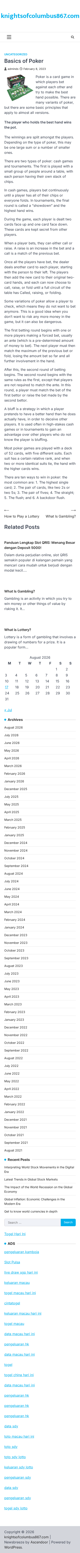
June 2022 (12, 1073)
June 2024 (12, 889)
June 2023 (12, 981)
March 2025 (13, 819)
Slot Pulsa (12, 1262)
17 (6, 687)
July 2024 (11, 881)
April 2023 (11, 996)
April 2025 (11, 812)
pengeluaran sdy (17, 1498)
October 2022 (14, 1042)
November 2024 (16, 850)
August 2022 (13, 1058)
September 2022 (16, 1050)
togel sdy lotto (16, 1508)
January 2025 (14, 835)
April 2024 (11, 904)
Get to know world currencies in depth (30, 1211)
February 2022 (14, 1104)
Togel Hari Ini (15, 1234)
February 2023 (14, 1012)
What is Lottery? (17, 630)
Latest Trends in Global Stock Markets (31, 1179)
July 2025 (11, 796)
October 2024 (14, 858)
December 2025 (15, 789)
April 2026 (11, 758)
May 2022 (11, 1081)
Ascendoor (39, 1542)
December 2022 (15, 1027)
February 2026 (14, 773)
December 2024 (15, 843)
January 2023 (14, 1019)
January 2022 (14, 1112)
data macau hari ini (19, 1385)
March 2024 (13, 912)
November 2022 (16, 1035)
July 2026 (11, 735)
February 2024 (14, 919)
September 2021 (16, 1142)
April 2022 (11, 1089)
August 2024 (13, 873)
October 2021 (14, 1135)
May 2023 (11, 989)
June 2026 (12, 743)
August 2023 (13, 966)
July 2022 (11, 1066)
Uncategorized (15, 54)
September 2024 (16, 866)
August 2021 (13, 1150)
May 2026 (11, 750)
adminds (13, 68)
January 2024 (14, 927)
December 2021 (15, 1119)
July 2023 (11, 973)
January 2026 (14, 781)
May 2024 (11, 896)
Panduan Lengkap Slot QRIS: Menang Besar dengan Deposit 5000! (39, 545)
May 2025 (11, 804)
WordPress (13, 1547)
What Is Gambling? (19, 591)
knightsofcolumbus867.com (40, 16)
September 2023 (16, 958)
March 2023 (13, 1004)
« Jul (8, 710)
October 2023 (14, 950)
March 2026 (13, 766)
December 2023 (15, 935)
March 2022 (13, 1096)
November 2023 (16, 942)
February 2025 (14, 827)
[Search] (72, 37)
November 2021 (15, 1127)
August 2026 (13, 727)
